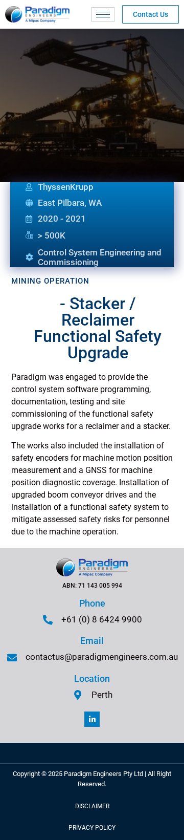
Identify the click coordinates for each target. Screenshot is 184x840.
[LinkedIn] (92, 719)
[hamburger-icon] (102, 14)
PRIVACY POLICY (92, 827)
